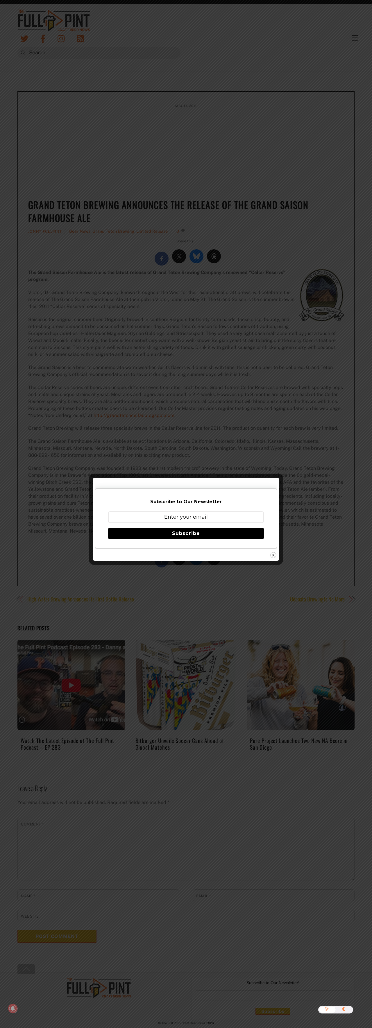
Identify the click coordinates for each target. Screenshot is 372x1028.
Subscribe (186, 533)
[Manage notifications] (12, 1008)
